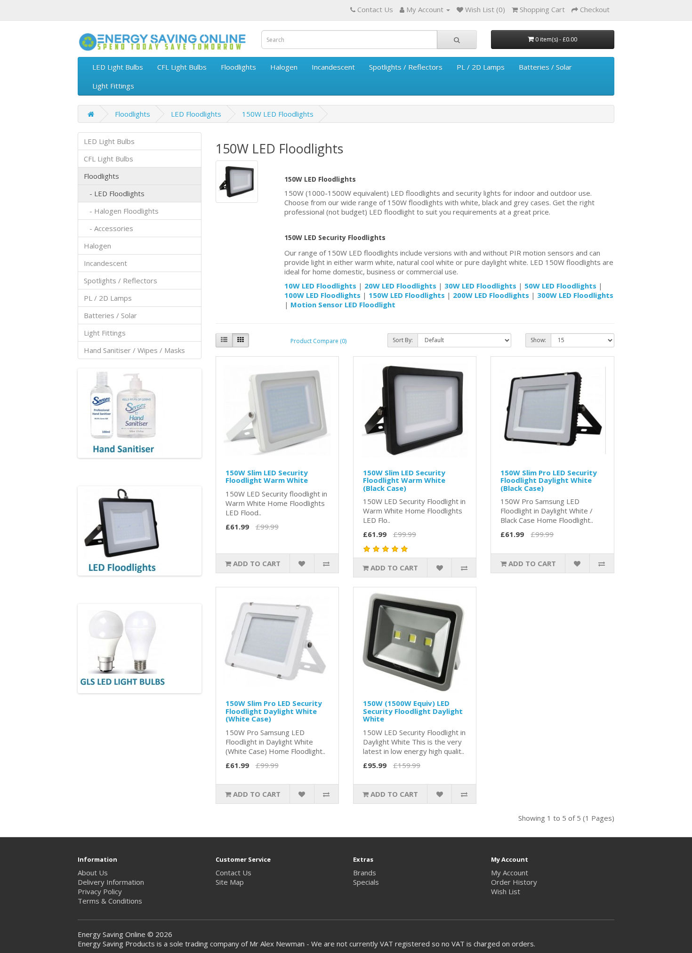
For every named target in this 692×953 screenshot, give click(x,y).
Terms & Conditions (110, 900)
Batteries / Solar (545, 67)
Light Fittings (113, 85)
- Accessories (108, 228)
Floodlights (238, 67)
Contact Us (233, 872)
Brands (364, 872)
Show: (538, 340)
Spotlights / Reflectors (406, 67)
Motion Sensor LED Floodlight (342, 304)
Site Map (230, 882)
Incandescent (333, 67)
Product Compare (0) (318, 341)
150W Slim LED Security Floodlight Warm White (266, 476)
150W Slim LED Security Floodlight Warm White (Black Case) (404, 480)
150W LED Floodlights (278, 114)
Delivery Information (111, 882)
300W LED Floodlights (575, 295)
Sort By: (403, 340)
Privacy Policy (100, 891)
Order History (514, 882)
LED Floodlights (196, 114)
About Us (93, 872)
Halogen (284, 67)
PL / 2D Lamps (481, 67)
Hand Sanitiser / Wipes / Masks (134, 350)
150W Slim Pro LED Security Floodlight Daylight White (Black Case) (548, 480)
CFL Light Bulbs (182, 67)
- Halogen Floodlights (121, 211)
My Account (509, 872)
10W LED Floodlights (320, 285)
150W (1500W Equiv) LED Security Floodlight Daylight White (413, 710)
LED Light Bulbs (117, 67)
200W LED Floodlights (491, 295)
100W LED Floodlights (322, 295)
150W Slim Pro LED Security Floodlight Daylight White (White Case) (273, 710)
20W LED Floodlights (400, 285)
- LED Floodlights (114, 193)
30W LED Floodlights (480, 285)
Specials (366, 882)
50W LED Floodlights (560, 285)
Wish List (505, 891)
